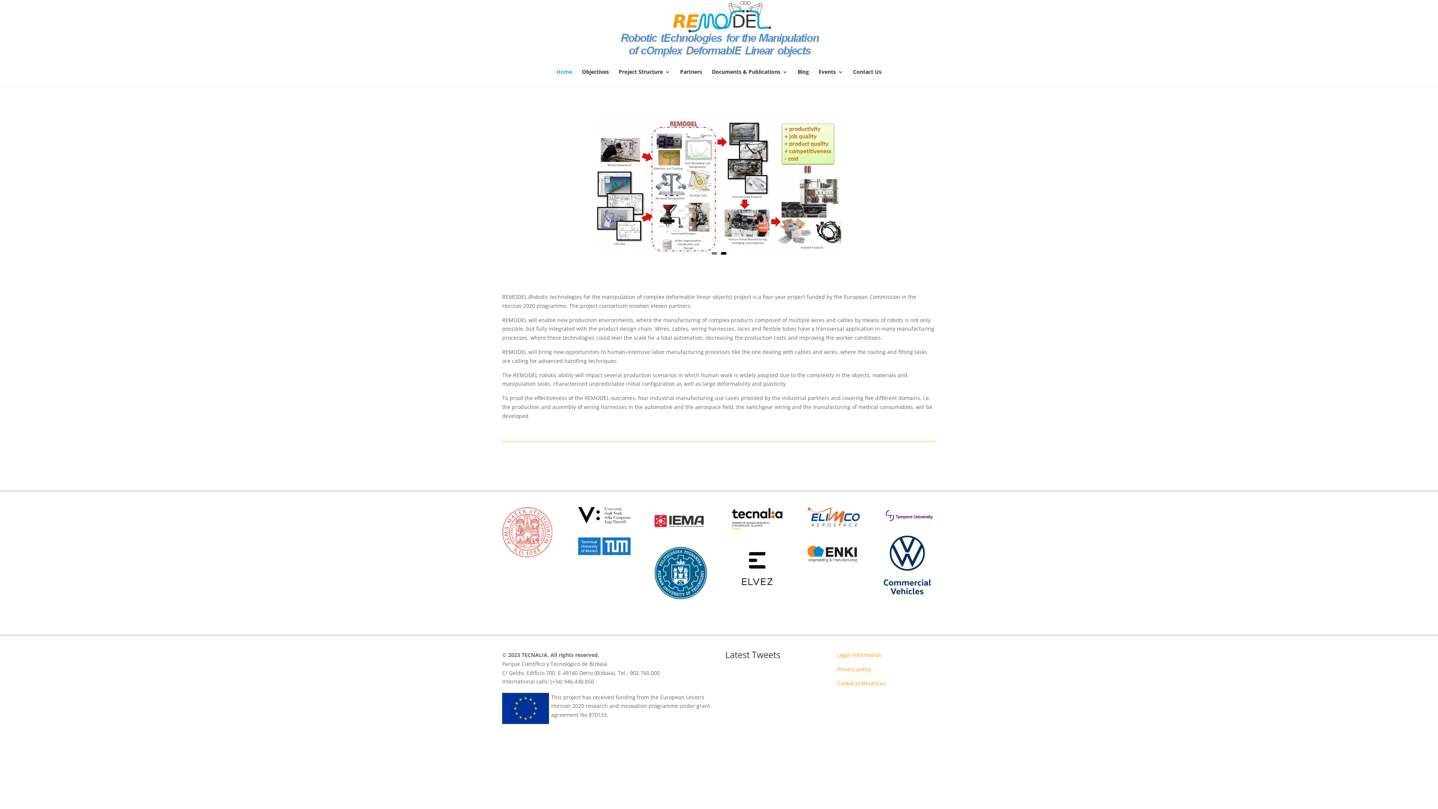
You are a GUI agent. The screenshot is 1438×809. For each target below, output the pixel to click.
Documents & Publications (746, 72)
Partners (691, 72)
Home (564, 72)
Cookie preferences (861, 683)
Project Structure (641, 72)
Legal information (859, 654)
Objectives (595, 72)
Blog (803, 72)
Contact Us (867, 72)
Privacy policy (854, 669)
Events (827, 72)
